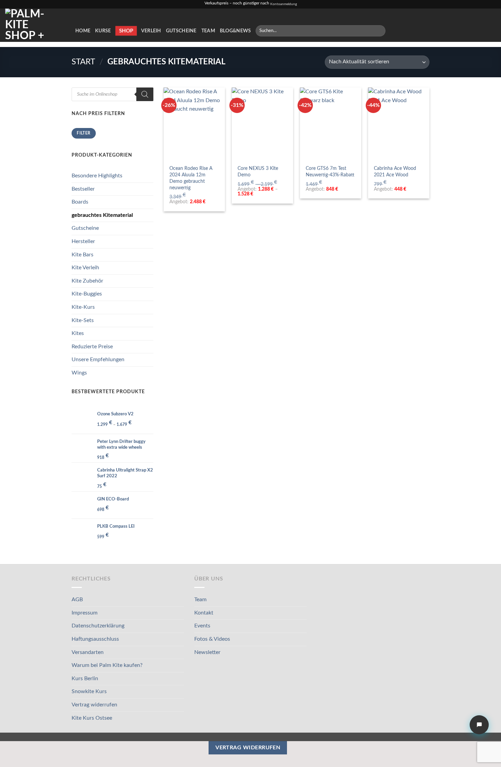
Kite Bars (82, 254)
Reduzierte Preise (92, 346)
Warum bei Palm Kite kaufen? (107, 665)
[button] (480, 30)
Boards (80, 202)
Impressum (84, 613)
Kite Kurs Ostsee (92, 718)
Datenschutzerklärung (98, 625)
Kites (78, 333)
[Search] (144, 94)
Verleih (151, 30)
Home (82, 30)
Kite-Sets (83, 320)
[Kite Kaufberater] (479, 724)
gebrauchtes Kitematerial (102, 215)
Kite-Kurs (83, 307)
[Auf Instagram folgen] (431, 31)
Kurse (103, 30)
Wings (79, 372)
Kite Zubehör (87, 281)
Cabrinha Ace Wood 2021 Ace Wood (395, 171)
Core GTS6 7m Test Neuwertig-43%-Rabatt (330, 171)
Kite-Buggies (87, 294)
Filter (83, 133)
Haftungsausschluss (95, 639)
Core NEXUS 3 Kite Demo (258, 171)
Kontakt (203, 613)
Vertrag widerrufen (94, 704)
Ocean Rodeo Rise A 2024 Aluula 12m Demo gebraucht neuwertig (190, 178)
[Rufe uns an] (449, 31)
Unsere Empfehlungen (98, 359)
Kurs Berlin (85, 678)
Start (83, 62)
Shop (126, 30)
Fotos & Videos (212, 639)
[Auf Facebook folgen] (422, 31)
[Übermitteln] (378, 31)
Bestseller (83, 189)
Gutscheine (181, 30)
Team (208, 30)
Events (202, 625)
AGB (77, 599)
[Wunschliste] (470, 30)
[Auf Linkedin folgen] (458, 31)
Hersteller (83, 241)
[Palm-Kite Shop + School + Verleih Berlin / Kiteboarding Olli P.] (35, 25)
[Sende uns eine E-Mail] (440, 31)
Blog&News (235, 30)
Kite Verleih (85, 267)
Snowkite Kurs (89, 691)
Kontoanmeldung (283, 4)
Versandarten (88, 652)
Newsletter (207, 652)
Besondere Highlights (97, 175)
